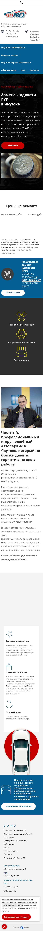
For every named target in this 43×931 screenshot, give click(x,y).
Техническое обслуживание (17, 87)
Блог (23, 70)
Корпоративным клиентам (15, 841)
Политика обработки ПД (14, 858)
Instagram (34, 31)
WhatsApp (34, 34)
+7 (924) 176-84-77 (31, 278)
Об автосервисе (11, 851)
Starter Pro (34, 37)
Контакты (34, 70)
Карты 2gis (34, 40)
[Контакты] (21, 2)
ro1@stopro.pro (10, 891)
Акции (6, 848)
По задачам (9, 837)
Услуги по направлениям (15, 830)
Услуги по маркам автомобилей (18, 834)
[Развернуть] (4, 926)
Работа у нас (9, 844)
